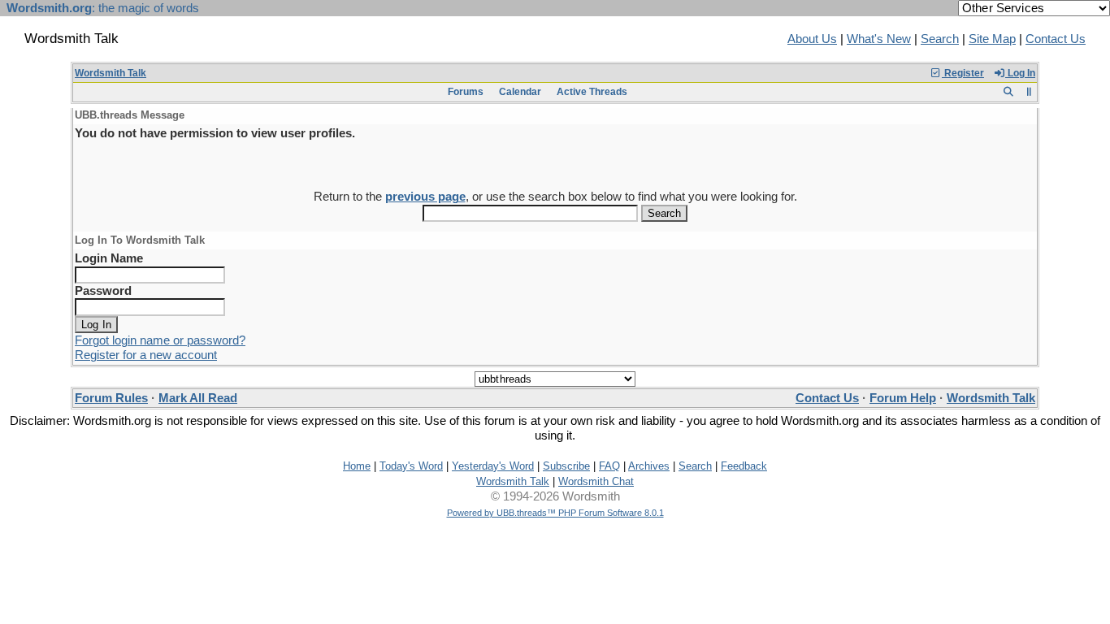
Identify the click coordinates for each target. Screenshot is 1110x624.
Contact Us (1055, 39)
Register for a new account (146, 355)
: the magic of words (103, 8)
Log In (1020, 73)
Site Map (992, 39)
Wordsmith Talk (110, 73)
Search (940, 39)
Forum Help (902, 398)
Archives (649, 466)
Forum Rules (111, 398)
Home (357, 466)
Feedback (744, 466)
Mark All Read (197, 398)
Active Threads (592, 92)
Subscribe (566, 466)
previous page (425, 196)
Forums (465, 92)
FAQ (609, 466)
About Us (812, 39)
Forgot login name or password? (160, 340)
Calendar (520, 92)
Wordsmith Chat (596, 481)
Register (963, 73)
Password (103, 290)
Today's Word (411, 466)
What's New (879, 39)
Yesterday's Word (493, 466)
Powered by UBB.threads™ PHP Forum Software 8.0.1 (555, 513)
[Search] (1008, 91)
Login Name (109, 258)
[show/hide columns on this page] (1029, 91)
